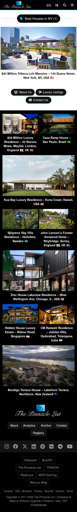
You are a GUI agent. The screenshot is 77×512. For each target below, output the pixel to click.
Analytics (29, 425)
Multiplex (27, 491)
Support (59, 491)
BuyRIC (47, 460)
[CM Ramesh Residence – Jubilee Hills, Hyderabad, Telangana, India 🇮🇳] (57, 323)
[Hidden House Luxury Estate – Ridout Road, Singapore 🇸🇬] (20, 323)
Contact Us (40, 100)
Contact (61, 425)
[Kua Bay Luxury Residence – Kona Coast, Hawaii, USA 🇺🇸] (38, 194)
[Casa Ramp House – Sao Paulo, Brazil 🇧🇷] (57, 132)
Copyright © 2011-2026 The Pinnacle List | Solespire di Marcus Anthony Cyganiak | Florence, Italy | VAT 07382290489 (38, 501)
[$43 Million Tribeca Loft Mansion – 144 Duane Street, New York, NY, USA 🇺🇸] (38, 68)
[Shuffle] (56, 5)
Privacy (38, 491)
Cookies (8, 491)
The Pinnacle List (29, 467)
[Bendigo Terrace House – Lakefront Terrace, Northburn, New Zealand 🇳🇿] (38, 385)
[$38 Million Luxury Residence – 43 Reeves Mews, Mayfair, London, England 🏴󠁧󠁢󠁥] (20, 132)
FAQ (17, 491)
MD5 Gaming (48, 475)
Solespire (30, 460)
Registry (38, 433)
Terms (69, 491)
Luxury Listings (53, 92)
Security (48, 491)
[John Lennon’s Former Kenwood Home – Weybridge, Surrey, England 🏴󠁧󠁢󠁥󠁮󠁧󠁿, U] (57, 227)
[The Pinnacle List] (38, 411)
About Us (25, 92)
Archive (46, 425)
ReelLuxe (27, 475)
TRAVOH (52, 467)
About (14, 425)
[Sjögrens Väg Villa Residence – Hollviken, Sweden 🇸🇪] (20, 227)
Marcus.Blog (38, 482)
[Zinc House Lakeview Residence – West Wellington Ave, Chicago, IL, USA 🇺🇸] (38, 290)
